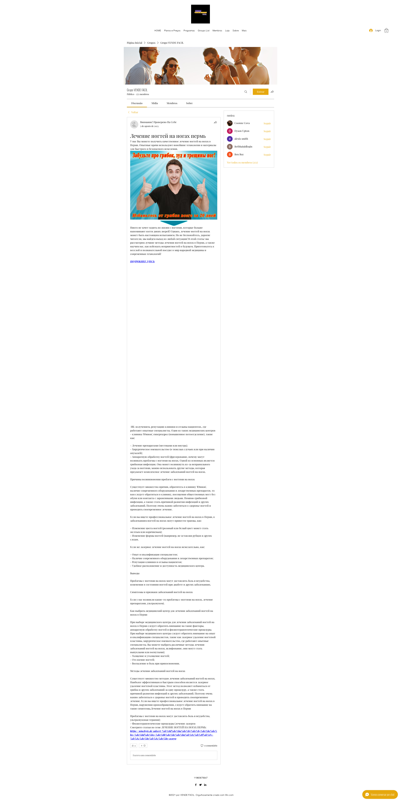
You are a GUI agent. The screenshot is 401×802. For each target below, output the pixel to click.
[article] (174, 440)
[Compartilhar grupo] (272, 91)
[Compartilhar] (215, 122)
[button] (386, 30)
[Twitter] (200, 784)
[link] (137, 103)
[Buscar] (246, 92)
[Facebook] (195, 784)
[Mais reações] (143, 746)
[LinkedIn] (205, 784)
